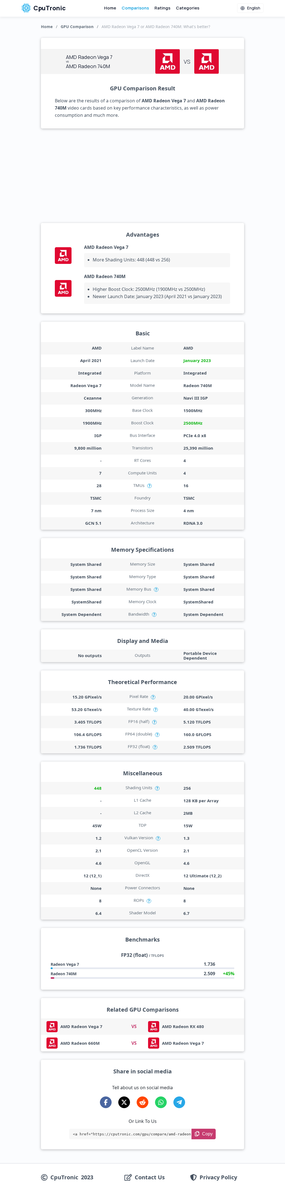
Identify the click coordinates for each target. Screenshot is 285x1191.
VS (134, 1026)
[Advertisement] (142, 176)
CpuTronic (49, 8)
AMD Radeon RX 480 (183, 1026)
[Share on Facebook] (106, 1102)
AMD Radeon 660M (80, 1043)
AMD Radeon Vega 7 (106, 247)
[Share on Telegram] (179, 1102)
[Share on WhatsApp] (161, 1102)
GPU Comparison (77, 26)
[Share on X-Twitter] (124, 1102)
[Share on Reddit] (142, 1102)
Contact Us (150, 1177)
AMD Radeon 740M (105, 276)
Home (110, 8)
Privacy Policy (218, 1177)
